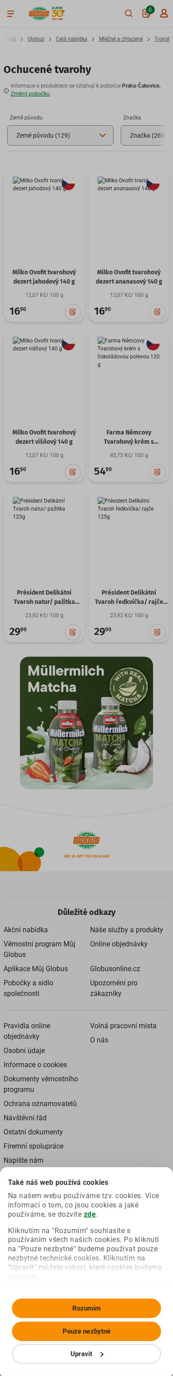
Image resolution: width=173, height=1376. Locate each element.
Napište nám (23, 1160)
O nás (99, 1040)
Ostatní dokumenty (33, 1132)
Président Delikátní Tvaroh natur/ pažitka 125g (44, 602)
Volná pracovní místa (123, 1026)
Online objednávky (119, 944)
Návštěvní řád (25, 1118)
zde (90, 1214)
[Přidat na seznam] (73, 312)
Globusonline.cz (115, 969)
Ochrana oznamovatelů (40, 1103)
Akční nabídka (26, 930)
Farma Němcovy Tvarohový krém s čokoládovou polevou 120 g (129, 446)
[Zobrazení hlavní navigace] (10, 13)
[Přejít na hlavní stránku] (39, 13)
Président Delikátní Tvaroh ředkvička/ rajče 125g (129, 602)
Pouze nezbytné (86, 1331)
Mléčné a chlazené (121, 39)
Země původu (26, 118)
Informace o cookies (35, 1065)
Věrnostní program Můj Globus (39, 949)
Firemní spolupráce (33, 1146)
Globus (36, 39)
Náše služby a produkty (126, 930)
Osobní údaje (24, 1050)
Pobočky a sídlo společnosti (28, 988)
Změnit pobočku (30, 94)
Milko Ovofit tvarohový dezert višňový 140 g (44, 437)
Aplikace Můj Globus (36, 969)
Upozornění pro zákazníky (114, 988)
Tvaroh (162, 39)
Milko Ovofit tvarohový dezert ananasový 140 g (129, 277)
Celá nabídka (71, 39)
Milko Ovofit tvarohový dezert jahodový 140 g (44, 277)
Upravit (82, 1354)
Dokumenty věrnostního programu (41, 1084)
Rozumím (86, 1308)
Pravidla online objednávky (27, 1031)
